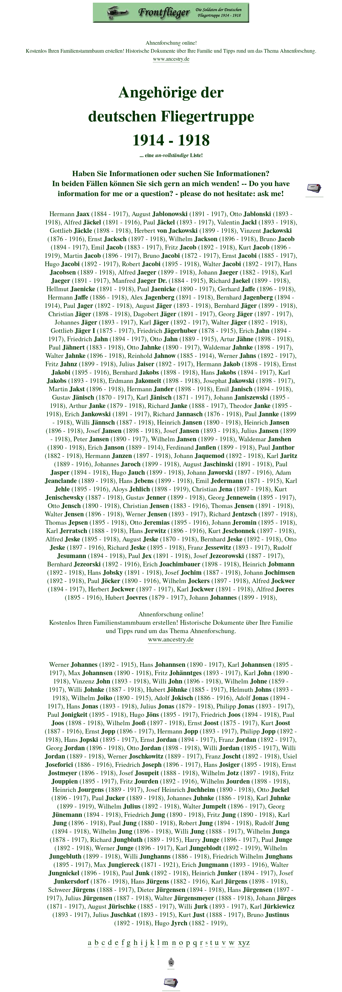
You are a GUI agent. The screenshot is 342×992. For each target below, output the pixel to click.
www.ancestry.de (171, 58)
